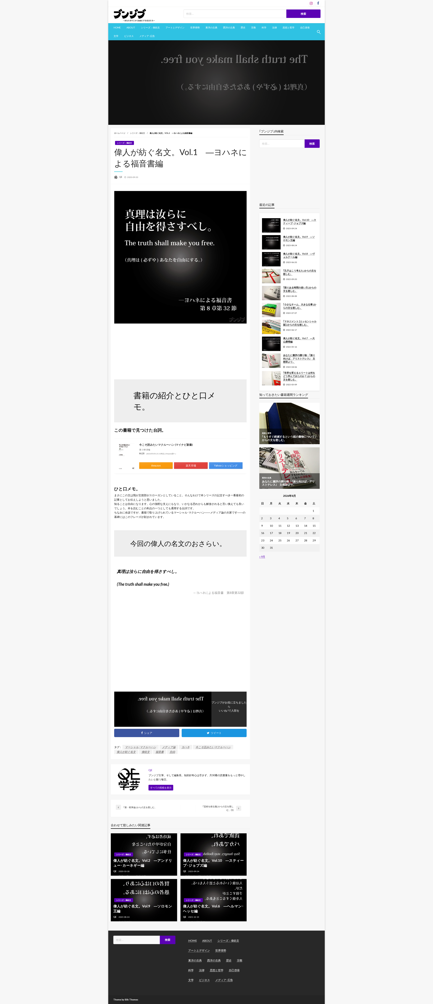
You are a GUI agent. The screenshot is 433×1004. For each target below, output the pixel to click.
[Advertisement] (180, 350)
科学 (264, 27)
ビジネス (129, 36)
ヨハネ (185, 747)
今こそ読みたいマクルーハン (213, 747)
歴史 (243, 27)
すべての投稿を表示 (161, 787)
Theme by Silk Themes (125, 999)
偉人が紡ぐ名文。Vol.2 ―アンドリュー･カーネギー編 (142, 862)
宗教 (253, 27)
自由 (172, 751)
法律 (274, 27)
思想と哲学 (288, 27)
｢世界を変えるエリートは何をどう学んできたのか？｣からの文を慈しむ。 (299, 376)
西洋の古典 (229, 27)
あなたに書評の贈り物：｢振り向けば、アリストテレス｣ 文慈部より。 (299, 358)
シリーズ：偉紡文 (150, 27)
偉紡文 (146, 751)
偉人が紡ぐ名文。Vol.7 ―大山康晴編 (299, 340)
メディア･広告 (147, 36)
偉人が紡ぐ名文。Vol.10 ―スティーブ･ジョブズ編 (213, 862)
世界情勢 (195, 27)
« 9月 (262, 556)
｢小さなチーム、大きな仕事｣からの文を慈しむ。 (299, 306)
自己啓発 (305, 27)
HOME (117, 27)
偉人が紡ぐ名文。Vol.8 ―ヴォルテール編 (299, 255)
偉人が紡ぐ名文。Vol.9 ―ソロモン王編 (142, 908)
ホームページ (119, 133)
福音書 (160, 751)
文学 (116, 36)
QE (121, 177)
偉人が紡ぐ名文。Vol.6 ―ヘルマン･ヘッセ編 (213, 908)
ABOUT (131, 27)
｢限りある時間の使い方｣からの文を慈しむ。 (299, 289)
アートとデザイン (175, 27)
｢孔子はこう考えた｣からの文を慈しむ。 (299, 272)
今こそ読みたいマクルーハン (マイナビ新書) (166, 444)
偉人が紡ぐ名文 (126, 751)
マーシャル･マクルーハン (140, 747)
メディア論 (169, 747)
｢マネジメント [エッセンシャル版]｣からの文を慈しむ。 (299, 323)
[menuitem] (117, 27)
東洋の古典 (211, 27)
